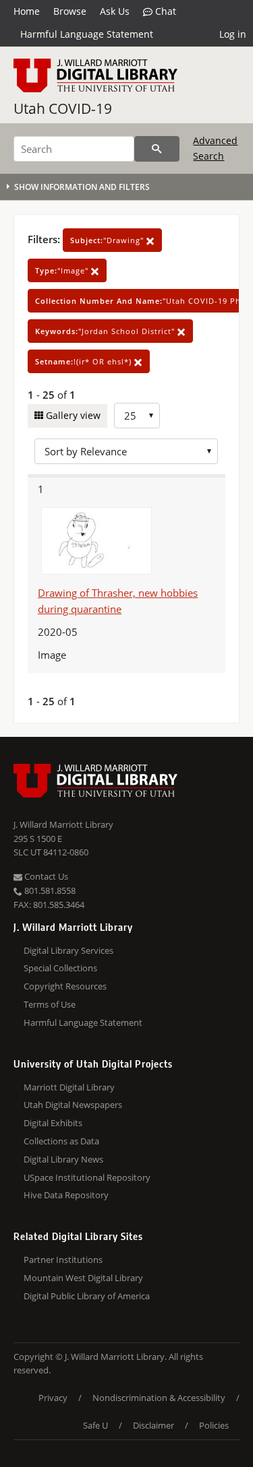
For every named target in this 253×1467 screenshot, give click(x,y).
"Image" (63, 270)
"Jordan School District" (106, 331)
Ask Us (115, 11)
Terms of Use (50, 1004)
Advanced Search (215, 148)
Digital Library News (63, 1159)
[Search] (156, 149)
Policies (214, 1425)
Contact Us (45, 876)
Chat (164, 11)
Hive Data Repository (66, 1195)
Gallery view (72, 415)
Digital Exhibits (53, 1123)
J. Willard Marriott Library (63, 824)
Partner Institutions (63, 1259)
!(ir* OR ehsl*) (84, 361)
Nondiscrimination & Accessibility (158, 1398)
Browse (69, 11)
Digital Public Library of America (87, 1296)
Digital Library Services (68, 950)
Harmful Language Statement (86, 34)
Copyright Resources (65, 986)
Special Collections (60, 968)
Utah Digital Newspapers (73, 1105)
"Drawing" (108, 240)
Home (26, 11)
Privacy (52, 1398)
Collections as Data (61, 1141)
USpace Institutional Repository (87, 1177)
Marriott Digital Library (69, 1087)
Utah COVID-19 (62, 108)
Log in (232, 34)
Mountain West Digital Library (83, 1278)
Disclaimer (153, 1425)
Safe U (95, 1425)
